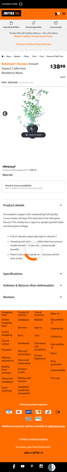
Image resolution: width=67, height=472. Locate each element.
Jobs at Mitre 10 (57, 346)
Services (22, 327)
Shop (8, 56)
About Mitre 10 (57, 321)
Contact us (56, 336)
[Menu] (63, 14)
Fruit (34, 56)
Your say (55, 378)
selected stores (56, 426)
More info (8, 174)
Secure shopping (7, 333)
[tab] (33, 205)
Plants (26, 56)
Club (36, 335)
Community (57, 328)
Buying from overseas (6, 369)
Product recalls (22, 370)
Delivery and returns (8, 359)
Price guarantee (56, 362)
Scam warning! (55, 27)
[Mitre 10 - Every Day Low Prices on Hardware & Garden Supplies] (11, 14)
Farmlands (23, 343)
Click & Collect (5, 342)
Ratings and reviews (24, 379)
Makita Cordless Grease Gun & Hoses (33, 36)
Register (38, 319)
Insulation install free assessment (24, 390)
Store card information (24, 361)
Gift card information (24, 352)
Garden (17, 56)
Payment (6, 349)
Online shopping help (7, 323)
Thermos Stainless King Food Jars (33, 44)
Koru (20, 335)
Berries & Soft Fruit (55, 56)
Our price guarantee (33, 27)
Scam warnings (7, 389)
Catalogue (23, 319)
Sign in (38, 327)
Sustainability (58, 370)
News (54, 353)
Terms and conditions (7, 380)
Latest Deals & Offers (11, 27)
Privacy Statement (40, 357)
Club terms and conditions (40, 346)
